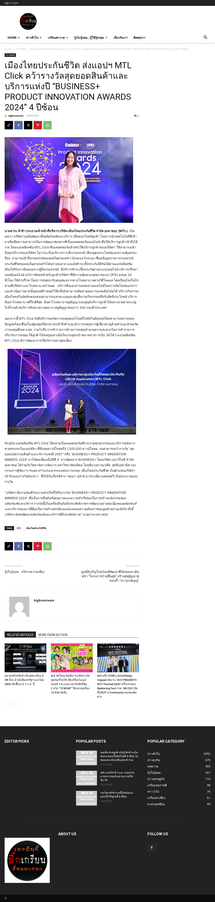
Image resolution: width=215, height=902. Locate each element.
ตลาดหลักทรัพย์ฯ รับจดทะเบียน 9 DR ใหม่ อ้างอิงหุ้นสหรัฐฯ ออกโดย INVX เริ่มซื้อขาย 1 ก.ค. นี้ (24, 680)
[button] (205, 38)
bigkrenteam (16, 115)
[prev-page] (7, 705)
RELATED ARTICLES (20, 635)
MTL (19, 528)
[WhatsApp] (47, 125)
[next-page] (14, 705)
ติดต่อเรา (139, 37)
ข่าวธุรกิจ (21, 49)
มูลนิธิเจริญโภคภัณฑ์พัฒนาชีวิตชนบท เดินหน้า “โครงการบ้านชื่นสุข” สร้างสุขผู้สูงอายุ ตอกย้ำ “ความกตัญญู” (110, 576)
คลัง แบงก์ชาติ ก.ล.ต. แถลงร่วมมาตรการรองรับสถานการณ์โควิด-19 (117, 776)
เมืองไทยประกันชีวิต (36, 528)
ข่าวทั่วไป (32, 37)
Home (12, 37)
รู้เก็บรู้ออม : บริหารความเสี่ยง (24, 572)
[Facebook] (18, 125)
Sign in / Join (11, 2)
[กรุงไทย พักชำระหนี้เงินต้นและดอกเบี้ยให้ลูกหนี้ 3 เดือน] (86, 798)
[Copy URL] (9, 125)
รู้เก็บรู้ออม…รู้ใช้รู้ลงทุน (89, 37)
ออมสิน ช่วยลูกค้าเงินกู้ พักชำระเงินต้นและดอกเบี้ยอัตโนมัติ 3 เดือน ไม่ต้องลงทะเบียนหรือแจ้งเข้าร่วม (119, 756)
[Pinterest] (38, 125)
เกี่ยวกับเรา (121, 37)
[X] (28, 125)
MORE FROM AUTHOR (53, 635)
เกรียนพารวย (56, 37)
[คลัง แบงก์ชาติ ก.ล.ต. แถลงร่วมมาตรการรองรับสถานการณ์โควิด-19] (86, 778)
